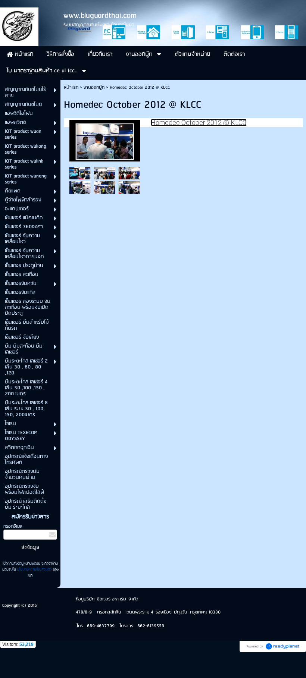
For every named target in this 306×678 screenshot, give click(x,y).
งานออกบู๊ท (94, 87)
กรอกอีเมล (12, 526)
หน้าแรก (71, 87)
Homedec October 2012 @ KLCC (199, 122)
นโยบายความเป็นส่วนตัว (34, 569)
